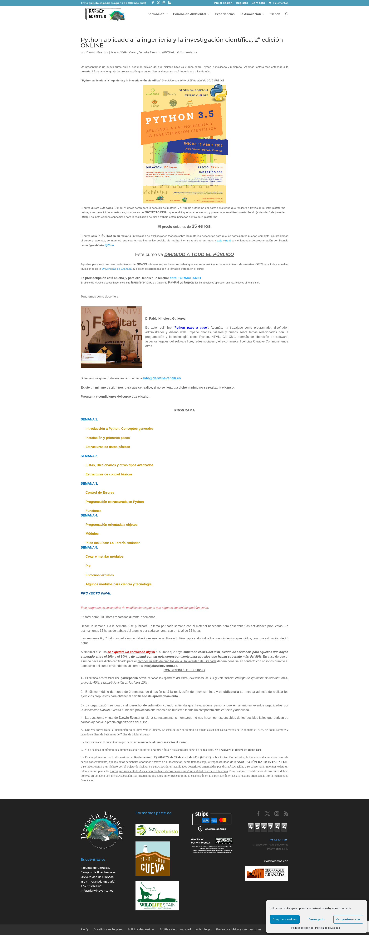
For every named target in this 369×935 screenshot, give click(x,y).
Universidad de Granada (117, 268)
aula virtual (224, 240)
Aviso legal (203, 929)
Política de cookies (302, 927)
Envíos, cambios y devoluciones (239, 929)
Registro (242, 3)
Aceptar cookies (285, 919)
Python (109, 245)
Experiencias (225, 14)
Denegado (316, 919)
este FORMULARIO (185, 278)
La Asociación (250, 14)
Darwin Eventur (97, 52)
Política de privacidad (327, 927)
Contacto (258, 3)
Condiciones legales (107, 929)
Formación (155, 14)
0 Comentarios (187, 52)
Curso (133, 52)
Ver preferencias (348, 919)
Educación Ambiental (189, 14)
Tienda (275, 14)
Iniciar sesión (223, 3)
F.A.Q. (84, 929)
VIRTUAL (168, 52)
